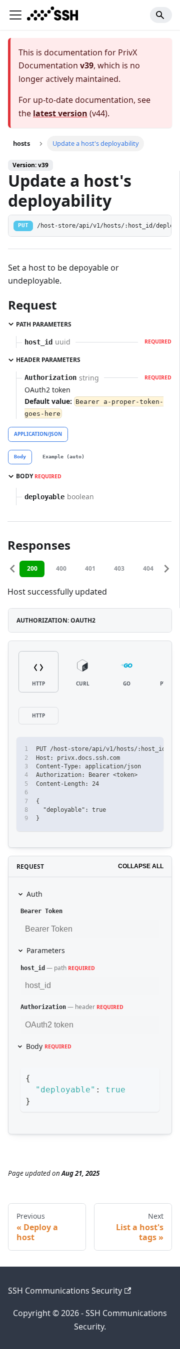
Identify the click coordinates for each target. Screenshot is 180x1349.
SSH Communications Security (65, 1290)
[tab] (20, 457)
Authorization (43, 1007)
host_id (32, 968)
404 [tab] (148, 568)
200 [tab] (32, 568)
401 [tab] (90, 568)
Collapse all (141, 866)
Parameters (45, 950)
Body (49, 1046)
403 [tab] (119, 568)
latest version (60, 113)
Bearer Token (41, 911)
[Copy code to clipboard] (151, 749)
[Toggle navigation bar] (15, 14)
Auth (34, 894)
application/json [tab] (38, 433)
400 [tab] (61, 568)
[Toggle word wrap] (133, 749)
